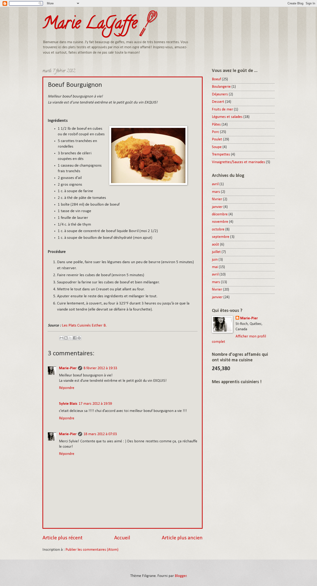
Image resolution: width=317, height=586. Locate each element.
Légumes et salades (227, 117)
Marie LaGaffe (89, 24)
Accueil (122, 538)
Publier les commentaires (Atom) (91, 550)
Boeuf (216, 79)
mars (216, 192)
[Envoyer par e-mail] (61, 338)
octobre (218, 229)
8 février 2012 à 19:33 (100, 368)
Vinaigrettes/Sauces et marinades (238, 162)
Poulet (217, 139)
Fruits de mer (222, 109)
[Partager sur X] (70, 338)
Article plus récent (62, 538)
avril (215, 184)
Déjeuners (220, 94)
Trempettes (221, 154)
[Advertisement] (241, 460)
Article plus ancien (182, 538)
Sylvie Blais (68, 404)
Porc (215, 132)
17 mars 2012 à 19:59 (95, 404)
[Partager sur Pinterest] (79, 338)
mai (215, 267)
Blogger (181, 576)
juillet (216, 252)
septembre (220, 237)
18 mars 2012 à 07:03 (100, 434)
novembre (220, 222)
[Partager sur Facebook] (74, 338)
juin (215, 260)
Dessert (218, 102)
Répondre (66, 388)
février (217, 199)
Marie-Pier (68, 368)
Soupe (217, 147)
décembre (220, 214)
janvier (217, 207)
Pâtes (216, 124)
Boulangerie (221, 87)
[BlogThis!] (66, 338)
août (215, 244)
